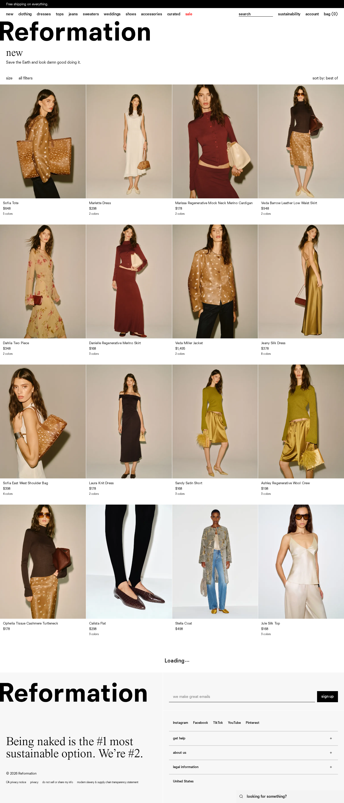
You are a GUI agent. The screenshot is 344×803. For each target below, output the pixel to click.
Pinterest (252, 723)
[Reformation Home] (75, 31)
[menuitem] (12, 14)
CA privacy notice (16, 782)
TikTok (218, 723)
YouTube (234, 723)
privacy (34, 782)
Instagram (180, 723)
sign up (327, 697)
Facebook (200, 723)
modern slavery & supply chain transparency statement (107, 782)
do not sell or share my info (57, 782)
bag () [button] (331, 14)
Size (9, 78)
